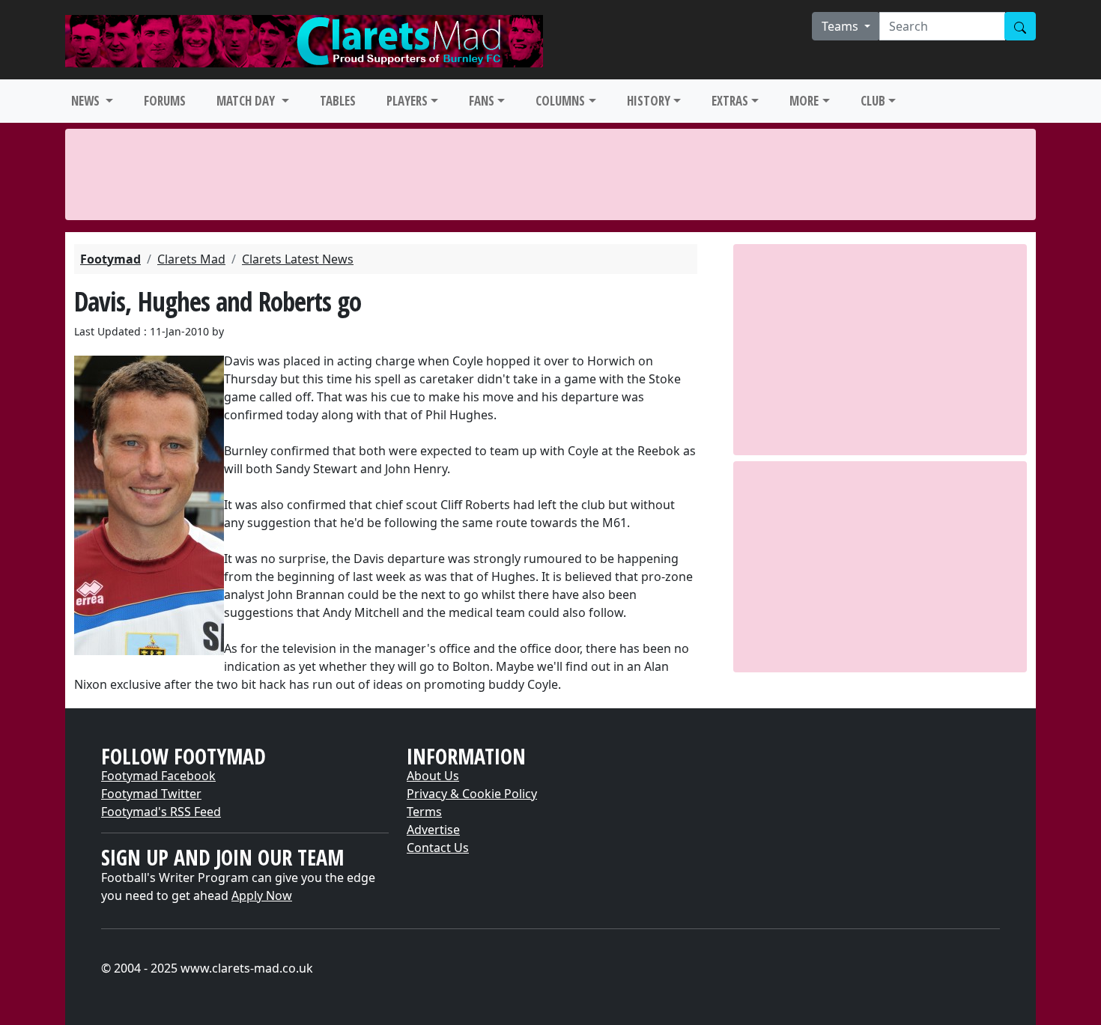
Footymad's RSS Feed (161, 811)
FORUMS (165, 100)
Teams (841, 26)
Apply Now (261, 895)
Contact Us (438, 847)
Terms (424, 811)
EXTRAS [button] (730, 100)
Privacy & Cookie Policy (472, 793)
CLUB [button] (873, 100)
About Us (433, 775)
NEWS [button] (87, 100)
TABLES (338, 100)
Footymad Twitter (151, 793)
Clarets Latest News (298, 259)
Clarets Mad (191, 259)
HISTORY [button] (648, 100)
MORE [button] (804, 100)
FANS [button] (481, 100)
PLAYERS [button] (407, 100)
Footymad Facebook (158, 775)
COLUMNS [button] (560, 100)
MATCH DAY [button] (247, 100)
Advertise (433, 829)
